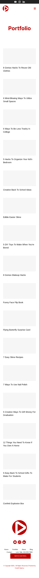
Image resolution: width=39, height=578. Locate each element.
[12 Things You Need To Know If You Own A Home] (19, 431)
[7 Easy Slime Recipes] (19, 346)
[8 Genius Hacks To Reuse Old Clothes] (19, 56)
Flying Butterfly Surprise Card (16, 330)
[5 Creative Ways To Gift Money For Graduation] (19, 400)
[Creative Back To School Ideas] (19, 178)
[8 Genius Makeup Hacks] (19, 263)
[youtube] (15, 2)
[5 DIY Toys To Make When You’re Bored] (19, 233)
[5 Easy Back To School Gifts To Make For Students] (19, 461)
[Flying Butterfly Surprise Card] (19, 318)
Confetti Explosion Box (13, 503)
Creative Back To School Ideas (17, 190)
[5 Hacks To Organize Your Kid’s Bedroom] (19, 148)
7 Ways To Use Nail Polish (15, 384)
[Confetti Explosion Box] (19, 492)
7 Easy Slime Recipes (13, 357)
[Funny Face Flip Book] (19, 291)
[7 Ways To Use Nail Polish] (19, 373)
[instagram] (20, 2)
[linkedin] (24, 2)
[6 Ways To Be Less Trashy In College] (19, 117)
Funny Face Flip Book (13, 302)
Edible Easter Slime (12, 217)
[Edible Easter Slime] (19, 205)
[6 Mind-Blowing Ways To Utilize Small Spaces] (19, 87)
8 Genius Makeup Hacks (14, 275)
